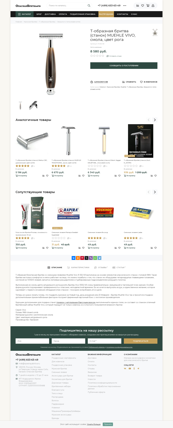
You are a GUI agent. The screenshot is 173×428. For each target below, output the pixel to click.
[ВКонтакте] (73, 258)
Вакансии (92, 372)
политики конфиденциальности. (119, 347)
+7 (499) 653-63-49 (109, 5)
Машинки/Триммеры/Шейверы (66, 411)
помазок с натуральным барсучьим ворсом (75, 302)
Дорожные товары (60, 383)
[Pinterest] (82, 258)
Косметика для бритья (62, 379)
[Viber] (91, 258)
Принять (108, 424)
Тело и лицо (57, 393)
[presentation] (148, 119)
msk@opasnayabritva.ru (29, 363)
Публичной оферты (97, 347)
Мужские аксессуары (61, 415)
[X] (86, 258)
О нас (134, 14)
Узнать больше (94, 424)
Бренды (55, 418)
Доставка (50, 14)
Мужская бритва (113, 87)
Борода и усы (58, 390)
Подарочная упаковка (82, 14)
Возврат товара (95, 376)
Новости (92, 379)
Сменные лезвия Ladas (133, 232)
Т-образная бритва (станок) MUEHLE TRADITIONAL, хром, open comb (66, 161)
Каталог (26, 14)
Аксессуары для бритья (62, 376)
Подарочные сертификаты (64, 358)
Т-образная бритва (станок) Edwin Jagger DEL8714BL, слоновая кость (104, 161)
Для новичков (58, 361)
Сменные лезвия (59, 372)
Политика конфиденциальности (102, 383)
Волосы (55, 400)
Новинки (56, 407)
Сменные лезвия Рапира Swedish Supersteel (65, 233)
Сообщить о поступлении (124, 65)
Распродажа (106, 14)
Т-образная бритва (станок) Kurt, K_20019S (137, 161)
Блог (39, 14)
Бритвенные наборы (61, 386)
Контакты (122, 14)
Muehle (123, 87)
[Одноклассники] (78, 258)
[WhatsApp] (95, 258)
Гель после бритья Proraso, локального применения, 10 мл (31, 233)
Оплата (63, 14)
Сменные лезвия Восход (98, 232)
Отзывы (91, 368)
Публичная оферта (96, 392)
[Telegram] (99, 258)
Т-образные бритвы (135, 87)
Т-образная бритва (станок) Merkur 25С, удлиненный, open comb (31, 161)
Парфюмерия (58, 404)
